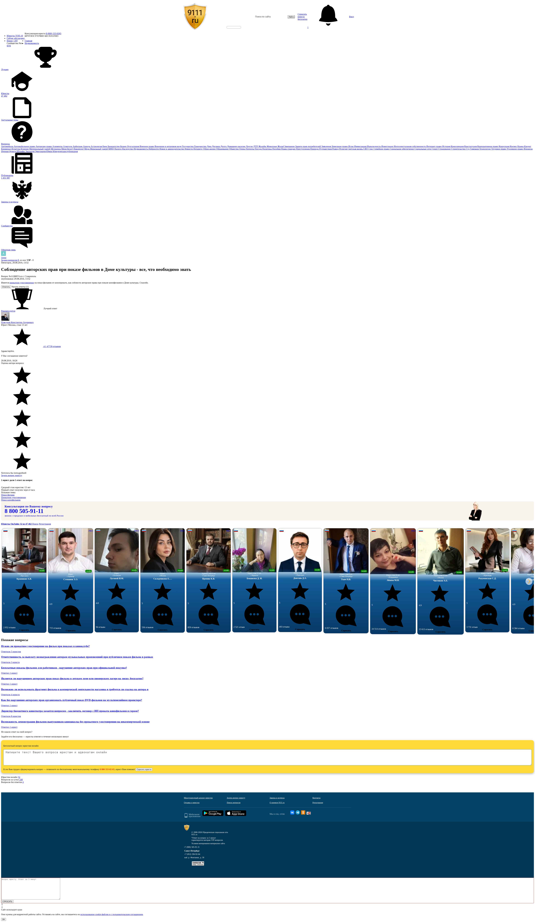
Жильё (281, 146)
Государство (188, 146)
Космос (513, 146)
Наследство (128, 149)
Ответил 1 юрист (9, 673)
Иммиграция (360, 146)
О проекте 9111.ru (277, 803)
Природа (314, 149)
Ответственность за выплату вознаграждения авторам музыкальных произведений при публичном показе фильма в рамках (77, 656)
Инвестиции (387, 146)
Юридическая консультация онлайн (231, 30)
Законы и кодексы (277, 798)
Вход (351, 16)
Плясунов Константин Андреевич (17, 322)
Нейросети (154, 149)
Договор (216, 146)
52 (19, 777)
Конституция (470, 146)
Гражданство (200, 146)
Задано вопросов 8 (10, 260)
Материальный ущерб (40, 149)
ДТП (255, 146)
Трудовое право (499, 149)
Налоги (118, 149)
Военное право (147, 146)
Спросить (24, 630)
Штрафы (21, 151)
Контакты (316, 798)
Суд (468, 149)
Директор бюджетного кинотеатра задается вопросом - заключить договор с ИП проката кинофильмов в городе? (70, 710)
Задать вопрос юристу (11, 475)
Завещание (289, 146)
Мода (87, 149)
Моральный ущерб (99, 149)
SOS (9, 46)
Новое (12, 41)
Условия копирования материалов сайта (208, 843)
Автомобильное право (25, 146)
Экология (30, 151)
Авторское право (44, 146)
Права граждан (288, 149)
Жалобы (262, 146)
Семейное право (382, 149)
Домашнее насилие (236, 146)
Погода (258, 149)
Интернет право (434, 146)
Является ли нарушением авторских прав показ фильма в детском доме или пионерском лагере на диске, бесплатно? (72, 678)
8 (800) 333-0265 (53, 33)
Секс (371, 149)
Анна (3, 257)
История (446, 146)
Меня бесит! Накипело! (72, 149)
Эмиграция (40, 151)
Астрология (97, 146)
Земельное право (340, 146)
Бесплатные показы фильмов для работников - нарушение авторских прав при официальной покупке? (64, 667)
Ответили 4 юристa (10, 694)
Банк (105, 146)
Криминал (6, 149)
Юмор (49, 151)
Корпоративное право (488, 146)
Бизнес (123, 146)
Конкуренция (457, 146)
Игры (351, 146)
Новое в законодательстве (172, 149)
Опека (242, 149)
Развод (335, 149)
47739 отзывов (52, 346)
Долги (224, 146)
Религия (343, 149)
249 (21, 779)
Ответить (6, 287)
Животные (272, 146)
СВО (366, 149)
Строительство (458, 149)
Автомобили (7, 146)
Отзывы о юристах (192, 803)
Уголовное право (515, 149)
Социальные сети (423, 149)
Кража (520, 146)
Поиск (35, 524)
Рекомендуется (8, 311)
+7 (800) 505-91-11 (192, 847)
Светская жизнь (355, 149)
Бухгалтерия (133, 146)
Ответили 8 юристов (11, 716)
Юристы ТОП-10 (15, 36)
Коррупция (504, 146)
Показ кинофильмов (10, 500)
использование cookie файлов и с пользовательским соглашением (111, 914)
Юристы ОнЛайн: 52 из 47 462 (16, 524)
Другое (249, 146)
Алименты (57, 146)
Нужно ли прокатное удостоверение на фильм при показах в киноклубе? (45, 646)
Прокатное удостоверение (13, 497)
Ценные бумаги (9, 151)
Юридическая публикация (65, 151)
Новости (189, 149)
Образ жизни (209, 149)
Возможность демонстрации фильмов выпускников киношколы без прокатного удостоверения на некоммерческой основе (75, 721)
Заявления (326, 146)
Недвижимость (141, 149)
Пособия (276, 149)
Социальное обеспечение (402, 149)
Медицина (56, 149)
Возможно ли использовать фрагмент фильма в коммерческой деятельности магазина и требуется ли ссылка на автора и (74, 689)
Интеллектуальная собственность (410, 146)
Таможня (474, 149)
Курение (25, 149)
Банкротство (114, 146)
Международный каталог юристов (198, 798)
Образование (222, 149)
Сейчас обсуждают (16, 38)
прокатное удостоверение (22, 283)
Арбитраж (78, 146)
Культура (16, 149)
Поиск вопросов (233, 803)
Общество (234, 149)
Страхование (444, 149)
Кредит (527, 146)
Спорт (435, 149)
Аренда (87, 146)
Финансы (528, 149)
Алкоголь (68, 146)
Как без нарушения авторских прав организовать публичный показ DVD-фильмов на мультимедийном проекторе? (71, 700)
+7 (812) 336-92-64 (192, 854)
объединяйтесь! (233, 27)
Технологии (485, 149)
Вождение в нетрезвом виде (168, 146)
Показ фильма (7, 495)
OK (3, 919)
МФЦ (111, 149)
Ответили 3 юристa (10, 662)
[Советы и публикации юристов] (195, 17)
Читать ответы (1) (20, 287)
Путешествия (325, 149)
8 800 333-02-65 (107, 769)
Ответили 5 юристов (11, 651)
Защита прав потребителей (308, 146)
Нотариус (198, 149)
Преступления (303, 149)
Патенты (250, 149)
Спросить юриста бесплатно (302, 16)
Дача (209, 146)
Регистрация (45, 524)
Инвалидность (374, 146)
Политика (267, 149)
